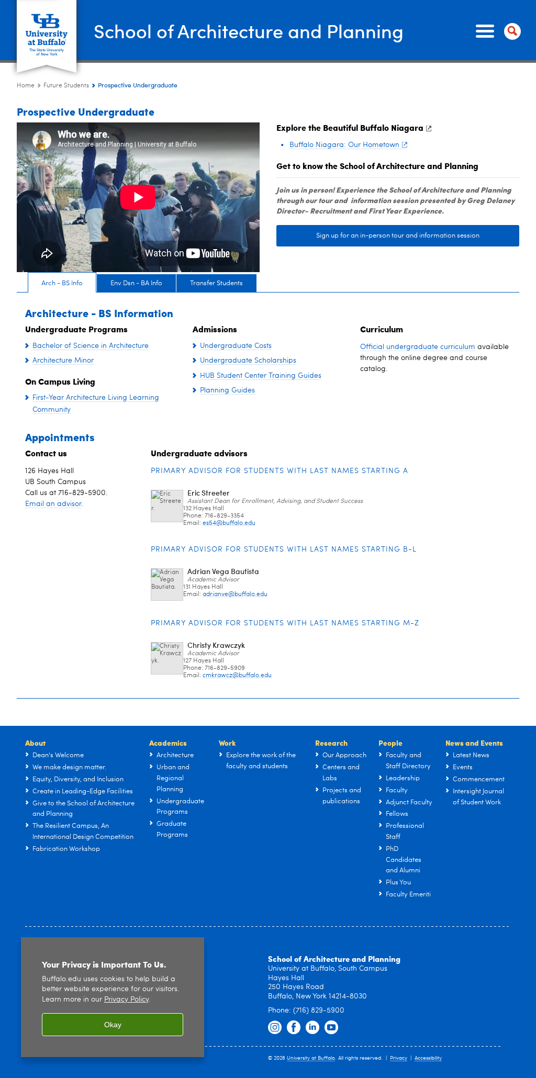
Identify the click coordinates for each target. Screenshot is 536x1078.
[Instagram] (275, 1028)
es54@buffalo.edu (229, 523)
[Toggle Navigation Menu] (496, 31)
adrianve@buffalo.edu (235, 594)
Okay (112, 1024)
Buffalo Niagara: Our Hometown (344, 145)
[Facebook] (293, 1028)
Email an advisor (53, 504)
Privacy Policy (126, 1000)
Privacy (398, 1058)
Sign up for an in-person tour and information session (397, 235)
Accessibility (428, 1058)
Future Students (66, 86)
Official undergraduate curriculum (417, 347)
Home (26, 86)
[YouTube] (331, 1028)
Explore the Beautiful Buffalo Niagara (349, 127)
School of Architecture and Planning (249, 30)
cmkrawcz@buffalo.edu (237, 675)
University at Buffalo (311, 1058)
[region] (112, 997)
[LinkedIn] (312, 1028)
